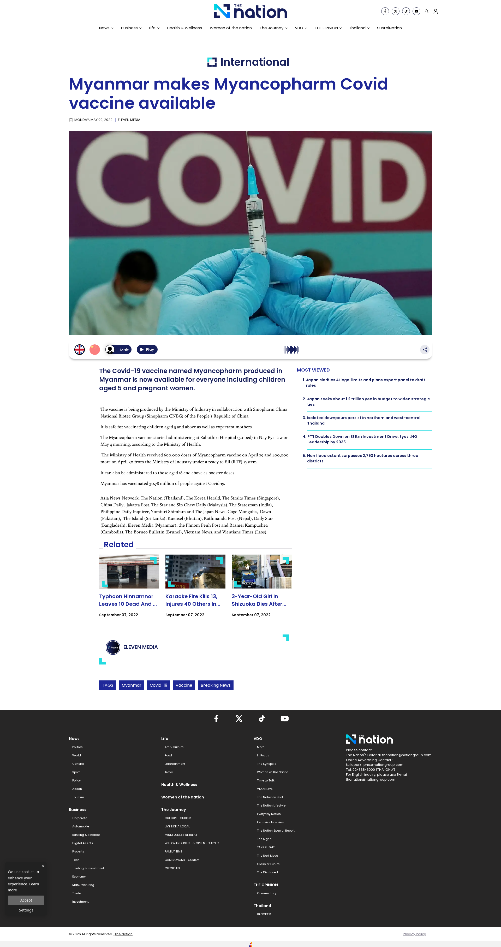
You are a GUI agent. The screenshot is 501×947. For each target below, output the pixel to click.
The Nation (124, 934)
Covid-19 (158, 685)
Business (129, 28)
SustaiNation (389, 28)
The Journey (271, 28)
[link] (129, 590)
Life (152, 28)
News (104, 28)
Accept (26, 900)
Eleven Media (129, 119)
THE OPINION (326, 28)
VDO (299, 28)
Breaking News (216, 685)
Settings (26, 910)
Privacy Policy (414, 934)
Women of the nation (231, 28)
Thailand (357, 28)
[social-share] (385, 11)
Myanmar (131, 685)
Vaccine (184, 685)
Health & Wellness (184, 28)
